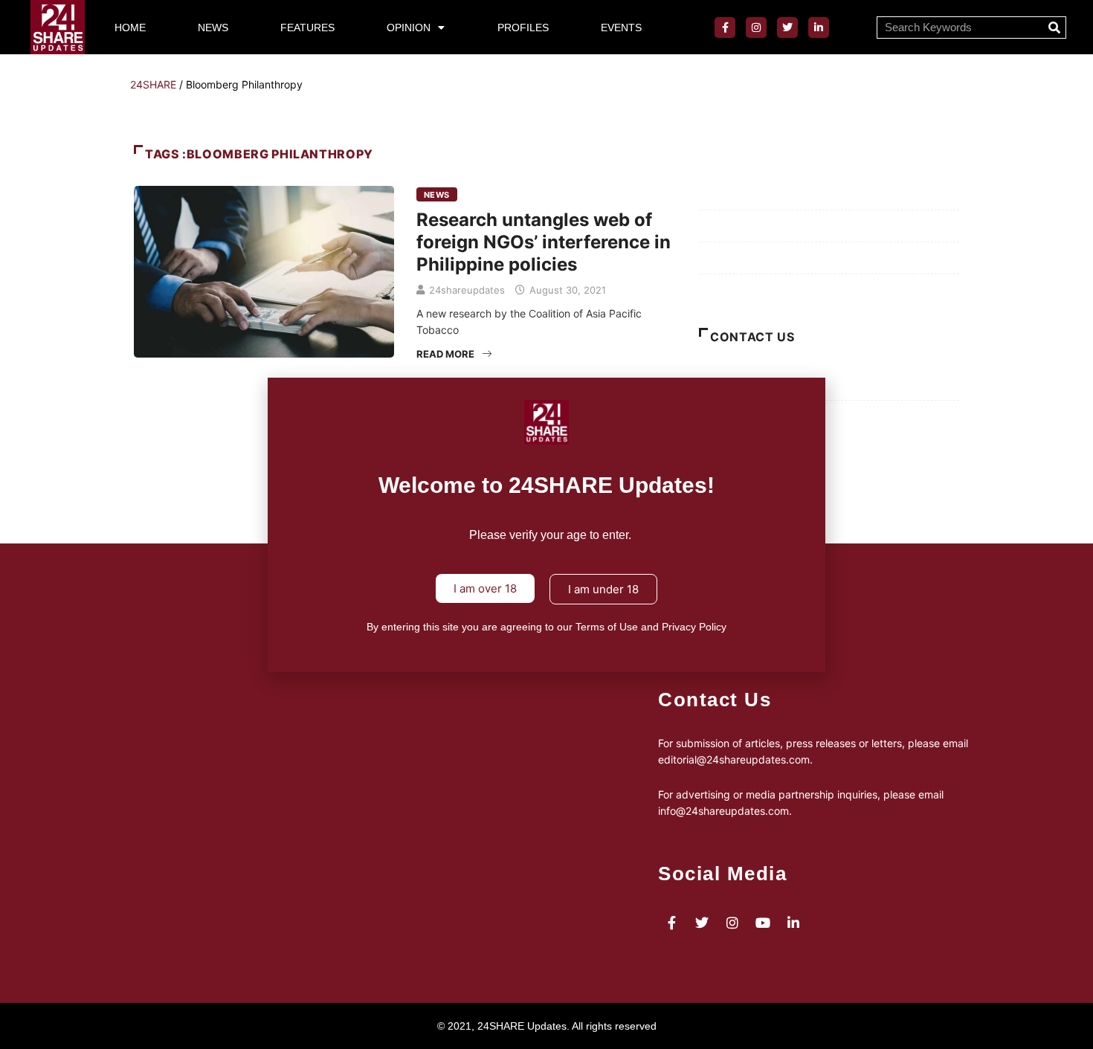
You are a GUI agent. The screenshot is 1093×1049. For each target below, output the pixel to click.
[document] (546, 524)
